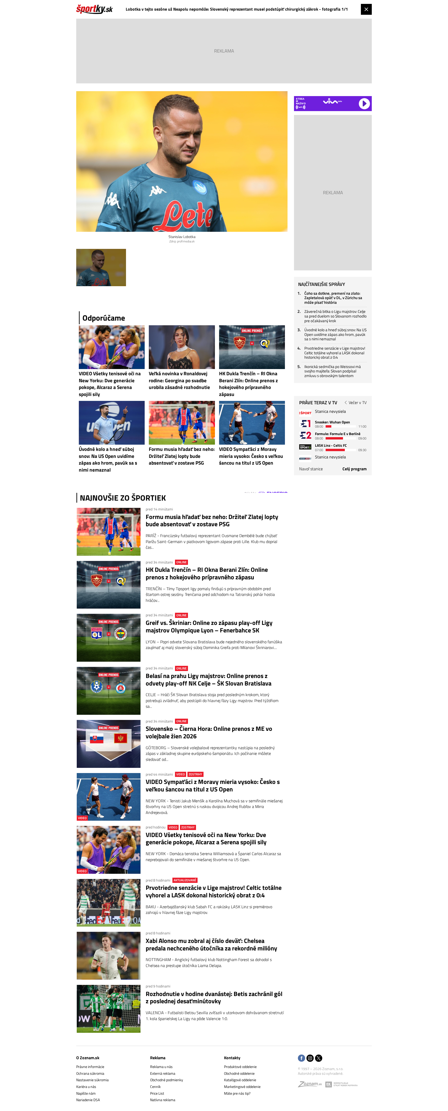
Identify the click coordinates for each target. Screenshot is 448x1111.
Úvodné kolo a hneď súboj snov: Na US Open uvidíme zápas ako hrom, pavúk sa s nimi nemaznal (335, 334)
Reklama (157, 1058)
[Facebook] (301, 1058)
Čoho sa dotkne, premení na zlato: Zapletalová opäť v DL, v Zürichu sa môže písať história (333, 297)
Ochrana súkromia (90, 1073)
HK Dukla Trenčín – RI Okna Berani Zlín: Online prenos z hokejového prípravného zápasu (207, 573)
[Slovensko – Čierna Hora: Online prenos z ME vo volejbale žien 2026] (109, 744)
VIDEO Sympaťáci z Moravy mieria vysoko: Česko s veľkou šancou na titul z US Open (213, 785)
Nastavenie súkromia (92, 1080)
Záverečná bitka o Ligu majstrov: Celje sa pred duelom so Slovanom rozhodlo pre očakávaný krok (335, 315)
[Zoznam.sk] (311, 1085)
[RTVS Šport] (305, 412)
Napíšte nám (86, 1093)
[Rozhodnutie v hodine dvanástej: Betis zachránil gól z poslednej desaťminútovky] (109, 1009)
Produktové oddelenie (240, 1066)
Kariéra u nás (86, 1086)
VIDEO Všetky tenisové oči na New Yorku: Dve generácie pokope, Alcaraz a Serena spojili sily (206, 838)
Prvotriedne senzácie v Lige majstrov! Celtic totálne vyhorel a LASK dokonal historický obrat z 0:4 (214, 891)
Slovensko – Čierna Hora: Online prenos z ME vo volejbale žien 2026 (209, 732)
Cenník (155, 1086)
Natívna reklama (162, 1099)
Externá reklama (162, 1073)
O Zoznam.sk (87, 1058)
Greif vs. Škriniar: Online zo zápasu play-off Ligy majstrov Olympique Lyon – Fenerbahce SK (209, 626)
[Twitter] (318, 1058)
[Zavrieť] (366, 9)
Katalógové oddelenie (240, 1080)
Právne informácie (90, 1066)
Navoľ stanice (311, 469)
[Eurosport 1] (305, 423)
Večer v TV (358, 402)
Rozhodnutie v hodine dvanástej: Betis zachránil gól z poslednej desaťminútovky (214, 997)
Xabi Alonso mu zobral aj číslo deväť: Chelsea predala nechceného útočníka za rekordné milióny (211, 944)
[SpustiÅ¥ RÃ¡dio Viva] (332, 101)
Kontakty (232, 1058)
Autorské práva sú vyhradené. (320, 1073)
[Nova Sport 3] (305, 446)
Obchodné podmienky (166, 1080)
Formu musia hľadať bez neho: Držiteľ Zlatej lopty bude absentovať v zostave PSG (212, 520)
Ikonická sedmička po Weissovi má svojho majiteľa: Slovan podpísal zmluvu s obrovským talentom (332, 371)
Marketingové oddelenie (242, 1086)
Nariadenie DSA (88, 1099)
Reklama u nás (161, 1066)
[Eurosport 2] (305, 435)
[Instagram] (310, 1058)
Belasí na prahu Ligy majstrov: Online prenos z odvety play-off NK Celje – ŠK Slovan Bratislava (208, 679)
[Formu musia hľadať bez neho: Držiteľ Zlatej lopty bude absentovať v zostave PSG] (109, 532)
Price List (157, 1093)
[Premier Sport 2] (305, 458)
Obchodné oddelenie (239, 1073)
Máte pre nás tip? (237, 1093)
